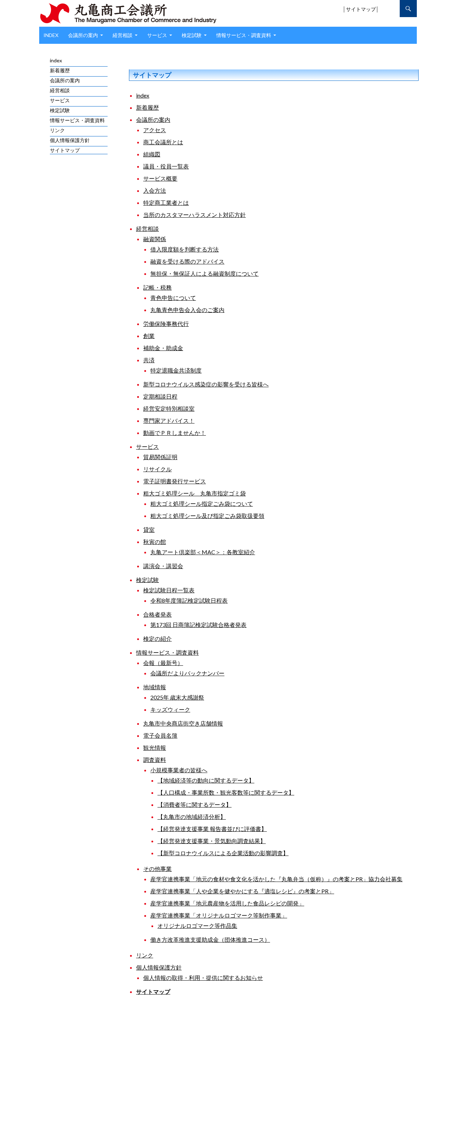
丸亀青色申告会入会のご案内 (187, 309)
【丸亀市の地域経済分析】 (191, 816)
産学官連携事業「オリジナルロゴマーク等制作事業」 (218, 915)
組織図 (151, 154)
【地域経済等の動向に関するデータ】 (205, 780)
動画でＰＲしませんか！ (174, 432)
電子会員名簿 (160, 735)
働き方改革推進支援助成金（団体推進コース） (210, 939)
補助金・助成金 (163, 347)
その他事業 (157, 868)
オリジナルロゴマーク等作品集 (197, 925)
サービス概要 (160, 178)
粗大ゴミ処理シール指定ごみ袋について (201, 503)
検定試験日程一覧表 (169, 590)
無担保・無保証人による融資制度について (204, 273)
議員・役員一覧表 (166, 166)
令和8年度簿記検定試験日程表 (189, 600)
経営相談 (123, 35)
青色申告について (173, 297)
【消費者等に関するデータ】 (194, 804)
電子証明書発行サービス (174, 481)
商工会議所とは (163, 142)
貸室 (149, 529)
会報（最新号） (163, 662)
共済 (149, 360)
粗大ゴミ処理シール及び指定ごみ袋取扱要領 (207, 515)
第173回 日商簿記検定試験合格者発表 (198, 624)
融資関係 (154, 238)
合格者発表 (157, 614)
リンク (144, 955)
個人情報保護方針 (159, 967)
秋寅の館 (154, 541)
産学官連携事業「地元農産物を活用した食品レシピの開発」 (227, 903)
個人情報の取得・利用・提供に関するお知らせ (203, 977)
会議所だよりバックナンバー (187, 673)
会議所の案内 (83, 35)
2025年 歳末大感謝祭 (177, 697)
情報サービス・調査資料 (243, 35)
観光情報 (154, 747)
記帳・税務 (157, 287)
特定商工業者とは (166, 202)
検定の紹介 (157, 638)
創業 (149, 335)
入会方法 (154, 190)
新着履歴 (147, 107)
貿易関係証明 (160, 456)
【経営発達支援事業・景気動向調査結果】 (211, 840)
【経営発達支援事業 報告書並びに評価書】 (212, 828)
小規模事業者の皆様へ (178, 770)
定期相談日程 (160, 396)
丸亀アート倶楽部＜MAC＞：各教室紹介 (202, 552)
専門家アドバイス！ (169, 420)
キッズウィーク (170, 709)
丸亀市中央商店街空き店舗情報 (183, 723)
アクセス (154, 129)
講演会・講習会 (163, 565)
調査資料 (154, 759)
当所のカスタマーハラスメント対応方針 (194, 214)
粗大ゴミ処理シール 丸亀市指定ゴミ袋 (194, 493)
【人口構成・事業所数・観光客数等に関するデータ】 (225, 792)
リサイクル (157, 469)
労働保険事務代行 (166, 323)
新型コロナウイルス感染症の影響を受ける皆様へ (206, 384)
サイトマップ (361, 9)
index (50, 35)
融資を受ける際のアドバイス (187, 261)
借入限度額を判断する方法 (184, 249)
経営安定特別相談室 (169, 408)
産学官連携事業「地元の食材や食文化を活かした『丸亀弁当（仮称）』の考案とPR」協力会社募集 (276, 879)
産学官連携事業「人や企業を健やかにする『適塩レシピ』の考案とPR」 (242, 891)
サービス (157, 35)
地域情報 (154, 687)
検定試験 (192, 35)
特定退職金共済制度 (176, 370)
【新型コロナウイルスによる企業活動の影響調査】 (223, 853)
